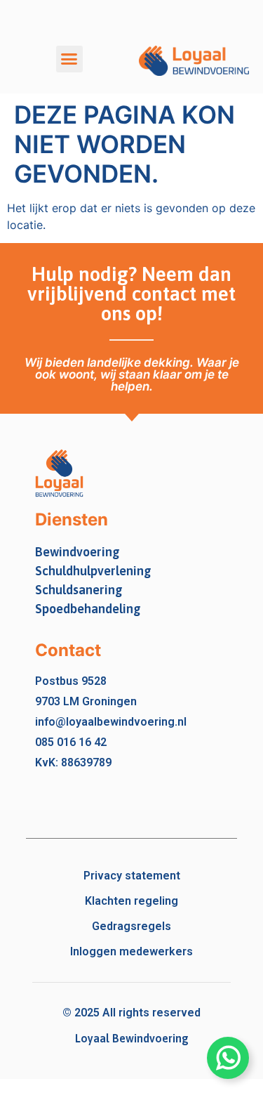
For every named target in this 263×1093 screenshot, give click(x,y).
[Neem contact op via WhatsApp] (228, 1058)
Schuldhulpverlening (93, 570)
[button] (69, 59)
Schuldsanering (79, 589)
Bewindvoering (77, 551)
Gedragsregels (131, 926)
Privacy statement (131, 875)
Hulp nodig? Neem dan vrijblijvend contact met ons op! (131, 294)
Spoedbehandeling (88, 608)
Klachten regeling (131, 901)
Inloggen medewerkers (131, 951)
